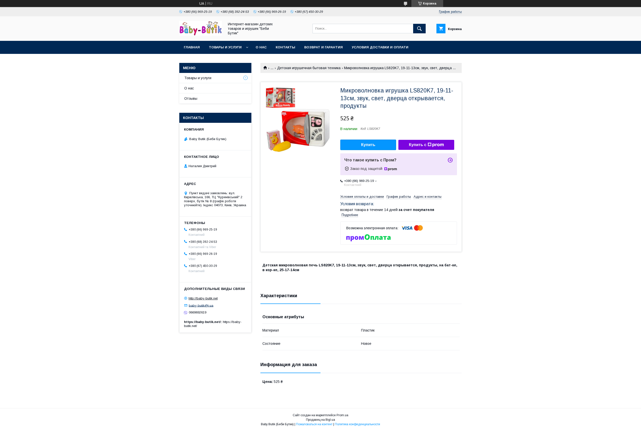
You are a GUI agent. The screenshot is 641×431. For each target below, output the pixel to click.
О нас (261, 47)
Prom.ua (342, 415)
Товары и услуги (225, 47)
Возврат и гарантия (323, 47)
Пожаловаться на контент (314, 424)
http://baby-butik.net (203, 298)
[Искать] (419, 28)
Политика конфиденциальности (357, 424)
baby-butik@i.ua (201, 305)
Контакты (285, 47)
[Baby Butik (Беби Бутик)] (200, 34)
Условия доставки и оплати (380, 47)
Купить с (417, 145)
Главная (192, 47)
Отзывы (190, 98)
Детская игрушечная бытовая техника (309, 68)
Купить (368, 145)
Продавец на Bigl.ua (320, 419)
